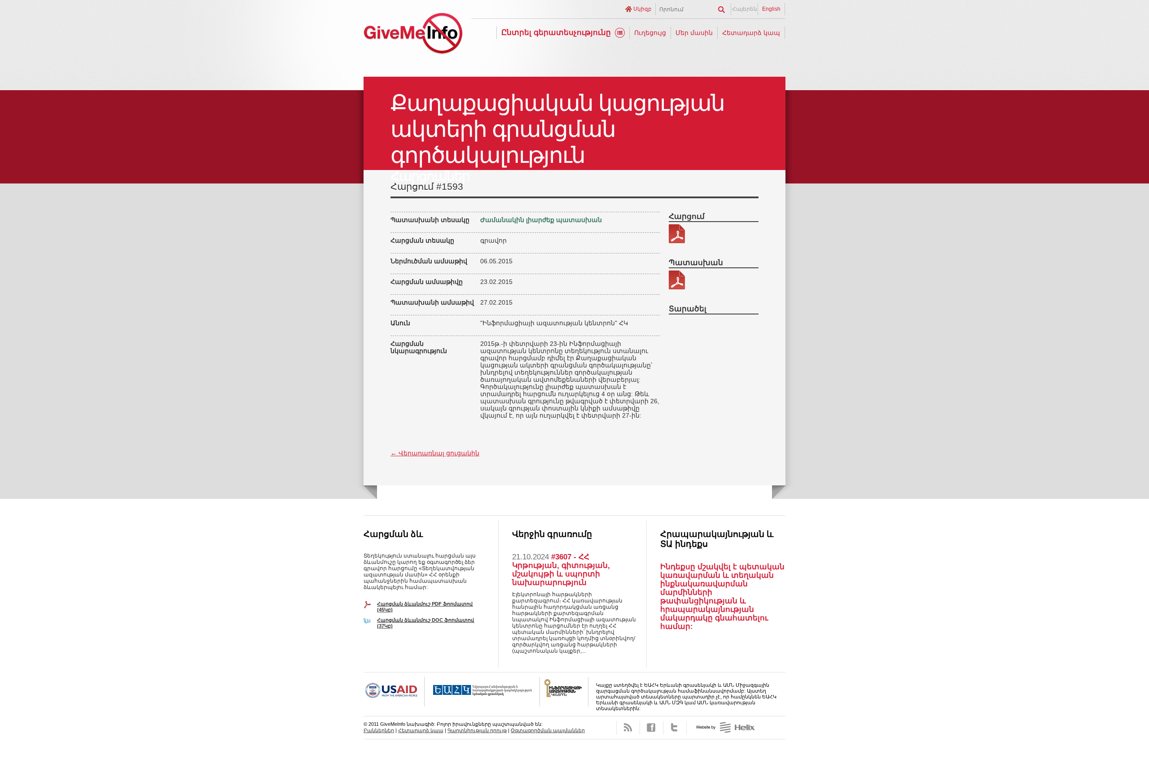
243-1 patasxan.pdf (677, 280)
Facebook (651, 727)
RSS (628, 727)
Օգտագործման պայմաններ (548, 730)
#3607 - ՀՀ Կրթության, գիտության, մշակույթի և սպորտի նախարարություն (561, 569)
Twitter (674, 727)
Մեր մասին (694, 32)
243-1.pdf (677, 233)
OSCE (482, 692)
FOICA (564, 692)
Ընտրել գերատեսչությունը (556, 32)
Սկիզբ (642, 9)
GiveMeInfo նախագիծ (413, 34)
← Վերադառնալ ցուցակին (434, 453)
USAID (394, 692)
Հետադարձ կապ (751, 32)
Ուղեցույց (650, 32)
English (771, 9)
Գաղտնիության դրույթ (477, 730)
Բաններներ (379, 730)
